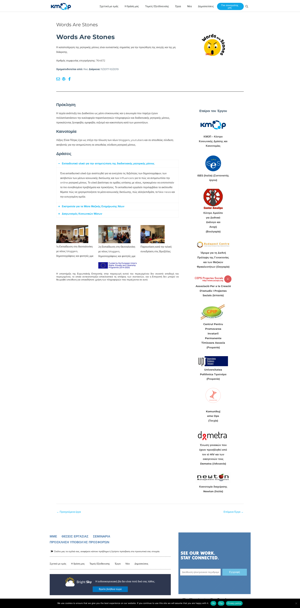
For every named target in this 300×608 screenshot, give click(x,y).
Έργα (118, 563)
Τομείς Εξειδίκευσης (100, 563)
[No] (296, 603)
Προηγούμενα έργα (69, 511)
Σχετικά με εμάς (58, 563)
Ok (213, 603)
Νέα (127, 563)
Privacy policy (234, 603)
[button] (247, 6)
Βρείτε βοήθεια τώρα (110, 589)
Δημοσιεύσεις (141, 563)
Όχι (221, 603)
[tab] (117, 163)
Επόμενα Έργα (233, 511)
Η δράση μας (78, 563)
